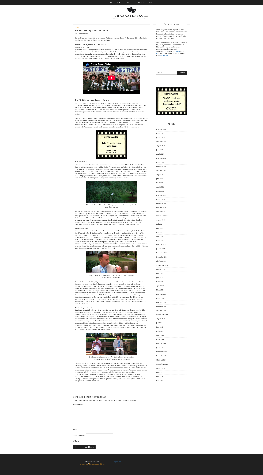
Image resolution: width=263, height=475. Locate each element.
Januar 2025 (160, 133)
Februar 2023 (161, 158)
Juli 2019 (159, 323)
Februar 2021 (161, 244)
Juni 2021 (159, 228)
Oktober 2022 (161, 170)
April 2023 (160, 154)
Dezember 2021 (161, 203)
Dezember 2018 (161, 352)
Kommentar (78, 404)
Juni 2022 (159, 179)
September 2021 (162, 216)
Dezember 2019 (161, 302)
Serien (178, 51)
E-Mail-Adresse (79, 435)
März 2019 (160, 339)
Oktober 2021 (161, 212)
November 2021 (161, 207)
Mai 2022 (159, 183)
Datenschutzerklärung (97, 464)
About (152, 2)
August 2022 (160, 174)
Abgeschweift (139, 2)
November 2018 (161, 356)
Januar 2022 (160, 199)
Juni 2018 (159, 376)
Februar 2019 (161, 343)
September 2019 (162, 314)
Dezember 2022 (161, 166)
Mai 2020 (159, 282)
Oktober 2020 (161, 261)
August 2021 (160, 220)
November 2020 (161, 257)
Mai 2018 (159, 380)
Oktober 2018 (161, 360)
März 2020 (160, 290)
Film (127, 2)
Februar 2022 (161, 195)
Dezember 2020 (161, 253)
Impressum (84, 464)
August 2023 (160, 146)
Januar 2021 (160, 249)
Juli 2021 (159, 224)
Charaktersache (132, 15)
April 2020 (160, 286)
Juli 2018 (159, 372)
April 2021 (160, 236)
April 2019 (160, 335)
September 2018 (162, 364)
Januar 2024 (160, 137)
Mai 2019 (159, 331)
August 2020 (160, 269)
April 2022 (160, 187)
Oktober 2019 (161, 310)
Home (111, 2)
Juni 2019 (159, 327)
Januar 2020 (160, 298)
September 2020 (162, 265)
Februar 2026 (161, 129)
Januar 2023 (160, 162)
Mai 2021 (159, 232)
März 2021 (160, 240)
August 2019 (160, 319)
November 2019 (161, 306)
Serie (119, 2)
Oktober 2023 (161, 142)
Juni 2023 (159, 150)
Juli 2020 (159, 273)
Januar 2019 (160, 347)
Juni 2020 (159, 277)
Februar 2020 (161, 294)
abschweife (164, 55)
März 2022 (160, 191)
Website (76, 441)
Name (75, 429)
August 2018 (160, 368)
